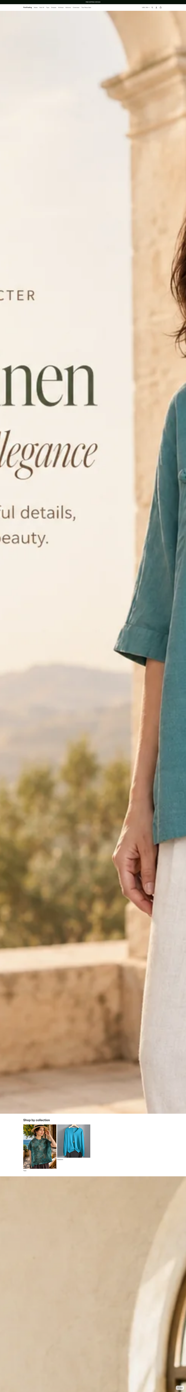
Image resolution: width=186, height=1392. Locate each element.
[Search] (152, 7)
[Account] (156, 7)
